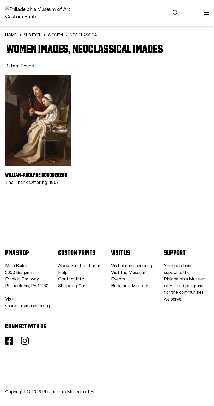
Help (63, 272)
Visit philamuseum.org (132, 265)
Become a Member (129, 285)
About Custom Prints (79, 265)
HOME (11, 35)
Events (118, 278)
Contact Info (71, 278)
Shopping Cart (72, 285)
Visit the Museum (128, 272)
